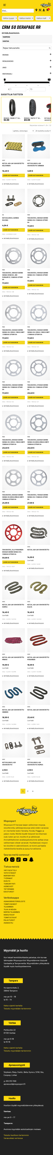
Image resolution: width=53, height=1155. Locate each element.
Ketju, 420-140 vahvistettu (38, 550)
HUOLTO (7, 881)
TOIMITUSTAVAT (10, 917)
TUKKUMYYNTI (9, 884)
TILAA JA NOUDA (10, 909)
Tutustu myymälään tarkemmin (17, 1008)
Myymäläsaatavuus (11, 184)
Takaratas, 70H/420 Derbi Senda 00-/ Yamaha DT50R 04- (37, 497)
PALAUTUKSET (9, 920)
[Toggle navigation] (5, 5)
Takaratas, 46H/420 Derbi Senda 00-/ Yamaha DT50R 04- (37, 220)
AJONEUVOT (8, 886)
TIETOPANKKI (9, 889)
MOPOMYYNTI (9, 876)
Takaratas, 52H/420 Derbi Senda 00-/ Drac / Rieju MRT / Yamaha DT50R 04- (13, 332)
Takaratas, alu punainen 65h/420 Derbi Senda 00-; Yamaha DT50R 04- (12, 552)
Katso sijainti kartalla (13, 1005)
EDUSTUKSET (9, 892)
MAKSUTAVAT (9, 915)
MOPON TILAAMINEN (12, 912)
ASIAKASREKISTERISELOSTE (14, 901)
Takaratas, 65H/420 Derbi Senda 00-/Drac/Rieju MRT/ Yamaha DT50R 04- (13, 497)
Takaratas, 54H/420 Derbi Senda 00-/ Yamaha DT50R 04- (12, 387)
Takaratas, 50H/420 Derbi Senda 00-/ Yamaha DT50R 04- (37, 275)
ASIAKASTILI (8, 923)
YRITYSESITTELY (10, 870)
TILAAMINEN (8, 907)
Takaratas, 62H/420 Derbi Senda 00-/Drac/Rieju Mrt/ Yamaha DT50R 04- (38, 442)
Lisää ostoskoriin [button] (10, 175)
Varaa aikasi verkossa (13, 1138)
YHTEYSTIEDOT (10, 873)
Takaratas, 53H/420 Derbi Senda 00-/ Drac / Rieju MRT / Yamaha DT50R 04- (38, 332)
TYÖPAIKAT (8, 878)
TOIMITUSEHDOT (10, 904)
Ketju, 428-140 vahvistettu (38, 710)
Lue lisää (30, 560)
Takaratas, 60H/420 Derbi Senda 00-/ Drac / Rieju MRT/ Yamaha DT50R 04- (13, 442)
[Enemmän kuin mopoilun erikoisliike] (44, 5)
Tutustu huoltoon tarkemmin (16, 1135)
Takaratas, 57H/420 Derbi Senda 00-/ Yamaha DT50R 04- (37, 387)
